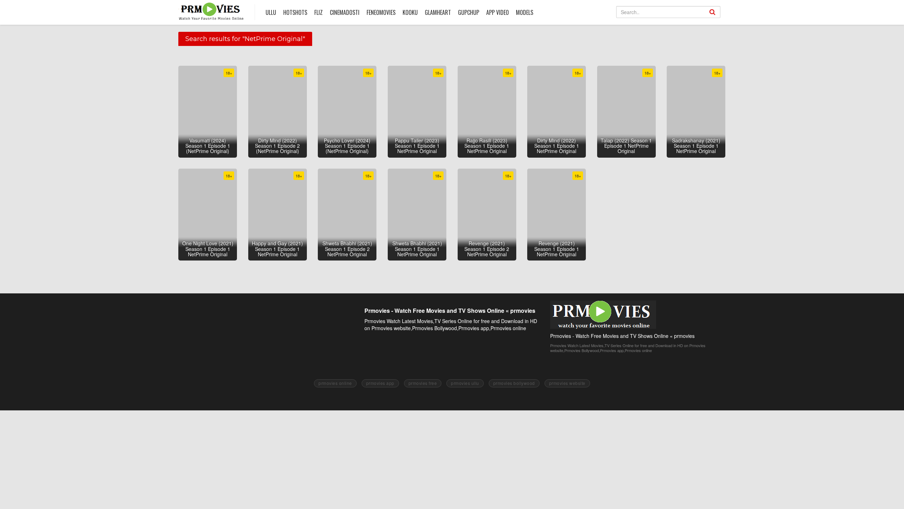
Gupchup (468, 12)
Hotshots (295, 12)
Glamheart (438, 12)
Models (524, 12)
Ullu (271, 12)
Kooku (410, 12)
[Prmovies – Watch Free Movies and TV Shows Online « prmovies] (211, 11)
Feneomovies (381, 12)
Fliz (318, 12)
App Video (497, 12)
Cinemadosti (344, 12)
